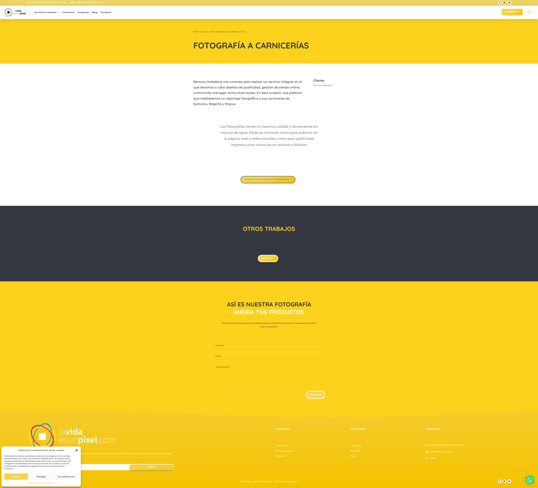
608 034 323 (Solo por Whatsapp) (447, 445)
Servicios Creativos (45, 12)
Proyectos (83, 12)
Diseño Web (281, 446)
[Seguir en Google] (509, 2)
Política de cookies (35, 483)
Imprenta (280, 456)
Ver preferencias (66, 476)
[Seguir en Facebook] (500, 2)
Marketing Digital (284, 451)
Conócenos (68, 12)
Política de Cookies (262, 481)
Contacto (106, 12)
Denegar (41, 476)
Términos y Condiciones (286, 481)
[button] (76, 450)
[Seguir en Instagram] (504, 2)
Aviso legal (49, 483)
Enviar (316, 394)
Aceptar (16, 476)
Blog (95, 12)
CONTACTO (511, 12)
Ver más (267, 258)
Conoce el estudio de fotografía (267, 179)
